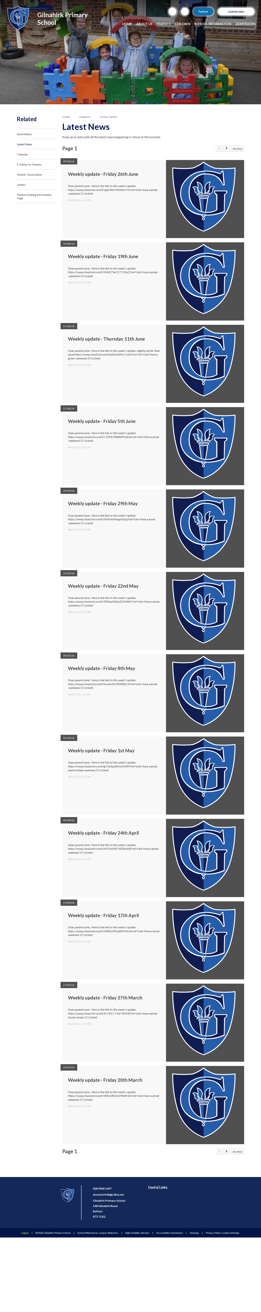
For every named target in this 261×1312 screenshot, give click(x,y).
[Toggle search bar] (172, 11)
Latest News (108, 116)
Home (66, 116)
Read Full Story (79, 200)
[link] (219, 148)
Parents (85, 116)
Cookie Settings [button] (230, 1232)
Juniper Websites (108, 1232)
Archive (237, 148)
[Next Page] (226, 148)
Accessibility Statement (169, 1232)
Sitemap (194, 1232)
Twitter (203, 11)
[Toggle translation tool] (185, 11)
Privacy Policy (213, 1232)
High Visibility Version (137, 1232)
